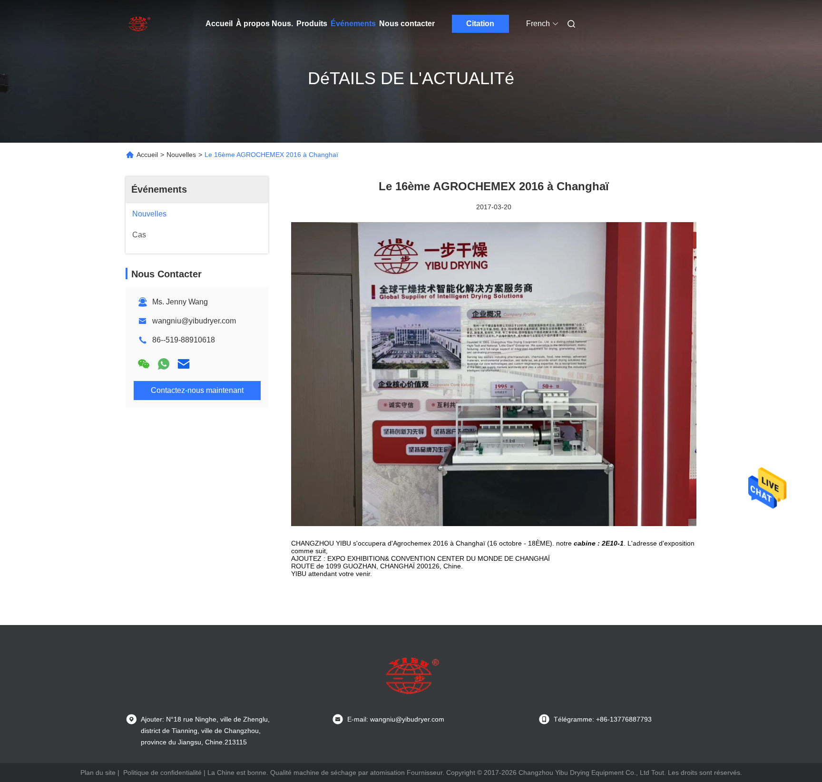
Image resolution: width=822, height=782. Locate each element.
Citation (480, 24)
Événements (353, 24)
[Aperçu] (138, 24)
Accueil (219, 24)
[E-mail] (183, 363)
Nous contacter (407, 24)
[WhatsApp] (163, 363)
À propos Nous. (264, 24)
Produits (311, 24)
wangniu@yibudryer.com (194, 321)
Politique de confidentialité (162, 772)
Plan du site (98, 772)
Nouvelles (181, 154)
